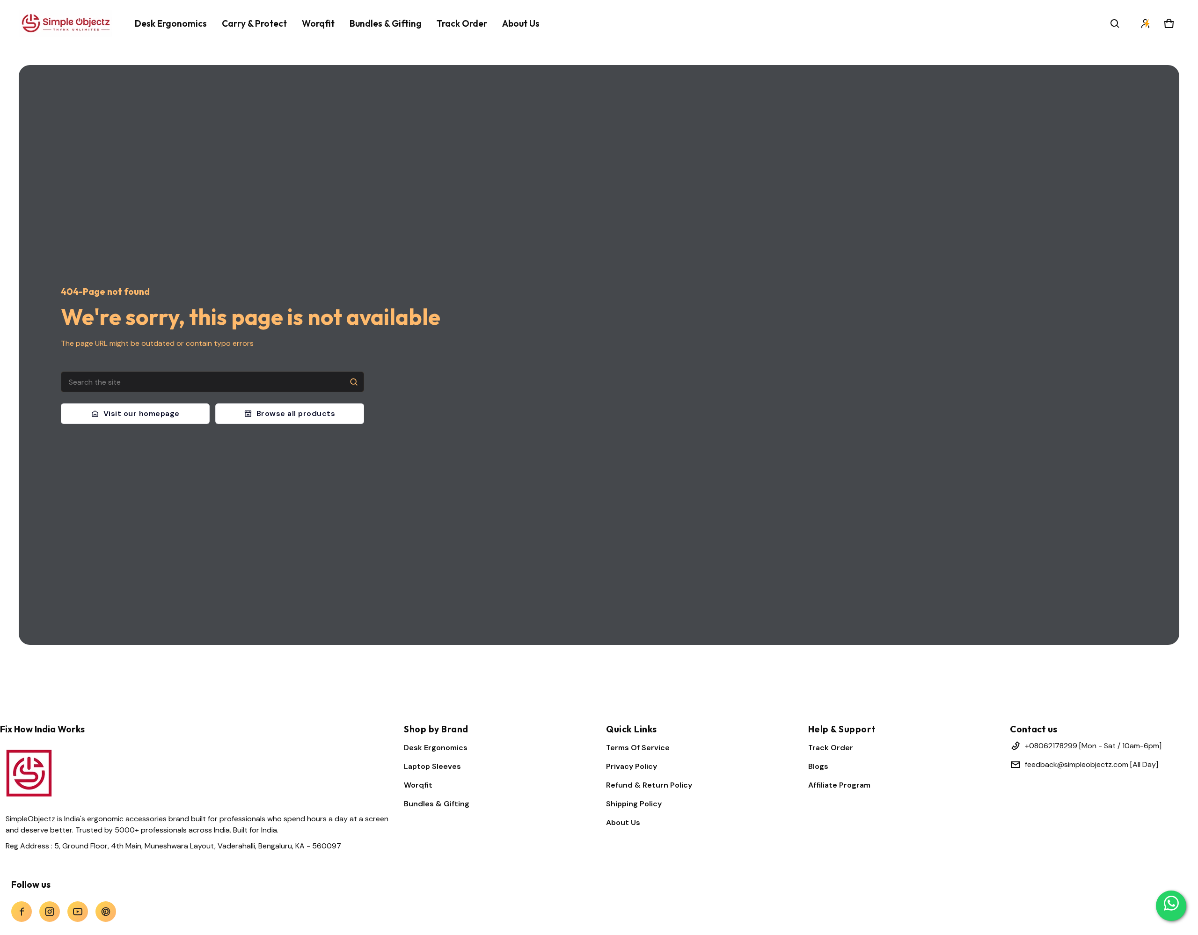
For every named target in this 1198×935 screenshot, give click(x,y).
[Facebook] (21, 911)
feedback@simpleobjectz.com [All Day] (1091, 764)
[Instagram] (49, 911)
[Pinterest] (105, 911)
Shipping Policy (634, 804)
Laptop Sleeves (432, 766)
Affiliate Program (839, 785)
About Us (623, 822)
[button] (1114, 23)
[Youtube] (77, 911)
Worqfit (418, 785)
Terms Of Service (638, 747)
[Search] (353, 382)
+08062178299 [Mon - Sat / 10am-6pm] (1093, 746)
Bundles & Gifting (436, 804)
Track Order (830, 747)
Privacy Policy (631, 766)
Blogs (818, 766)
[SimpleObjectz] (65, 23)
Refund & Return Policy (649, 785)
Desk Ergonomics (436, 747)
